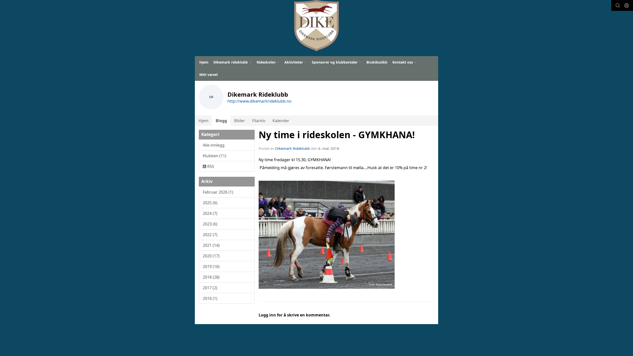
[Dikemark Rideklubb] (316, 25)
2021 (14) (211, 245)
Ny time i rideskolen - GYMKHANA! (337, 135)
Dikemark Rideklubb (292, 148)
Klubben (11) (214, 155)
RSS (210, 166)
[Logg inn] (626, 5)
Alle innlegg (214, 145)
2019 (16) (211, 266)
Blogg (221, 120)
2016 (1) (210, 298)
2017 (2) (210, 287)
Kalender (280, 120)
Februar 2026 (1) (218, 192)
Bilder (239, 120)
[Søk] (617, 5)
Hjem (203, 62)
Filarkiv (258, 120)
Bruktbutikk (376, 62)
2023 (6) (210, 224)
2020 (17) (211, 256)
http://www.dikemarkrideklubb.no (259, 101)
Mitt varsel (208, 74)
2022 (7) (210, 234)
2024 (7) (210, 213)
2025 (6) (210, 202)
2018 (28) (211, 277)
